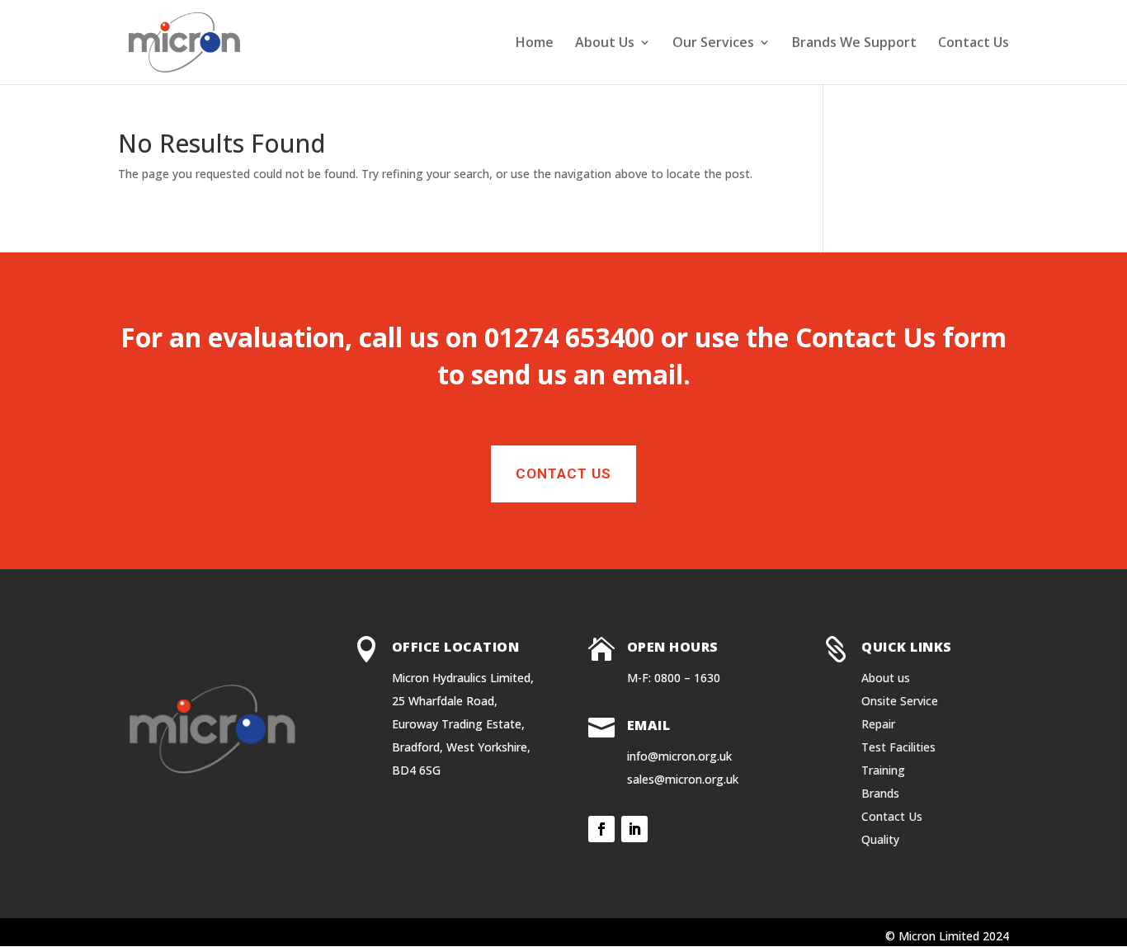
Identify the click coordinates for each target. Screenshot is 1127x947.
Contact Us (973, 43)
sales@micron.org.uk (682, 779)
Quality (880, 839)
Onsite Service (899, 701)
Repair (878, 724)
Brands (880, 793)
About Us (604, 43)
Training (883, 770)
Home (535, 43)
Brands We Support (854, 43)
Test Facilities (898, 747)
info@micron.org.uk (679, 756)
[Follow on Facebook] (601, 829)
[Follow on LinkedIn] (634, 829)
